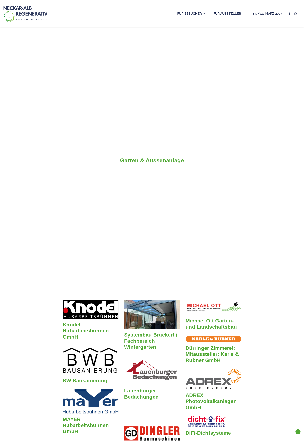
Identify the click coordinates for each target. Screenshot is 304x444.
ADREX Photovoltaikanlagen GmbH (211, 401)
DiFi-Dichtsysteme (208, 433)
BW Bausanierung (85, 380)
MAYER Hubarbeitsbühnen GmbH (86, 425)
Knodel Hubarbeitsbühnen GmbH (86, 331)
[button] (90, 309)
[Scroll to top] (298, 431)
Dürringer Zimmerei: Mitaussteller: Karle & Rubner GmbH (212, 354)
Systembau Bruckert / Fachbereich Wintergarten (150, 341)
